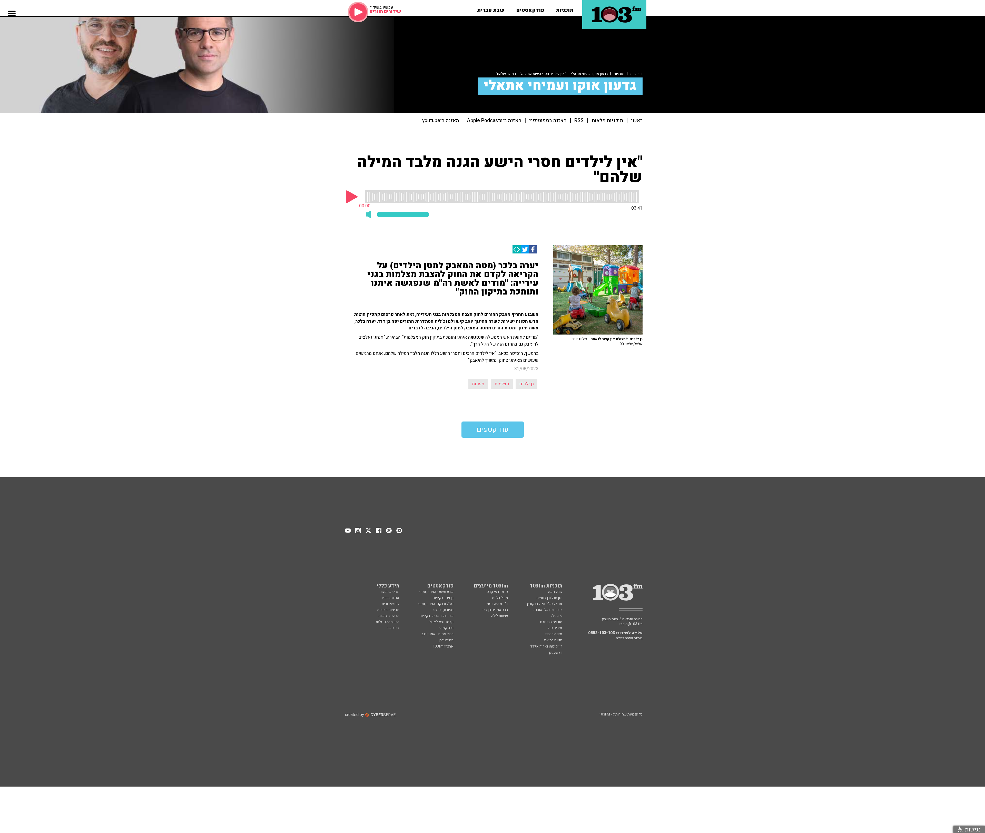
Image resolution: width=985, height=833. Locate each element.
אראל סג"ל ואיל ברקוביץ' (544, 604)
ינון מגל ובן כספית (549, 598)
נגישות (972, 829)
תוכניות (619, 73)
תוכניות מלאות (607, 120)
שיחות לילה (499, 616)
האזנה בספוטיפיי (547, 120)
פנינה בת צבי (553, 640)
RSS (579, 120)
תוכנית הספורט (551, 622)
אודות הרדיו (390, 598)
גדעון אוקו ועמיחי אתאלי (589, 73)
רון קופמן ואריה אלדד (546, 646)
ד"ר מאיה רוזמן (497, 604)
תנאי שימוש (390, 592)
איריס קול (555, 628)
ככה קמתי (446, 628)
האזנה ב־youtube (440, 120)
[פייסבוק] (533, 249)
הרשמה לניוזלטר (387, 622)
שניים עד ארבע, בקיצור (437, 616)
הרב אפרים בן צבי (495, 610)
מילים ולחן (446, 640)
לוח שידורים (390, 604)
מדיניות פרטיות (388, 610)
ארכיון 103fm (443, 646)
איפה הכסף (553, 634)
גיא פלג (556, 616)
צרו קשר (393, 628)
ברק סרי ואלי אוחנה (548, 610)
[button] (564, 8)
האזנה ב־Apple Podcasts (494, 120)
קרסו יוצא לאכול (441, 622)
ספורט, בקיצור (443, 610)
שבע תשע (555, 592)
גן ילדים (526, 384)
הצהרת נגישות (388, 616)
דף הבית (636, 73)
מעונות (478, 384)
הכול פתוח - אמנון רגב (437, 634)
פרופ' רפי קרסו (497, 592)
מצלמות (502, 384)
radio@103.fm (631, 624)
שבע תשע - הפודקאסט (436, 592)
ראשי (637, 120)
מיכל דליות (500, 598)
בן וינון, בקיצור (443, 598)
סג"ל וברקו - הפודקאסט (436, 604)
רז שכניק (555, 652)
